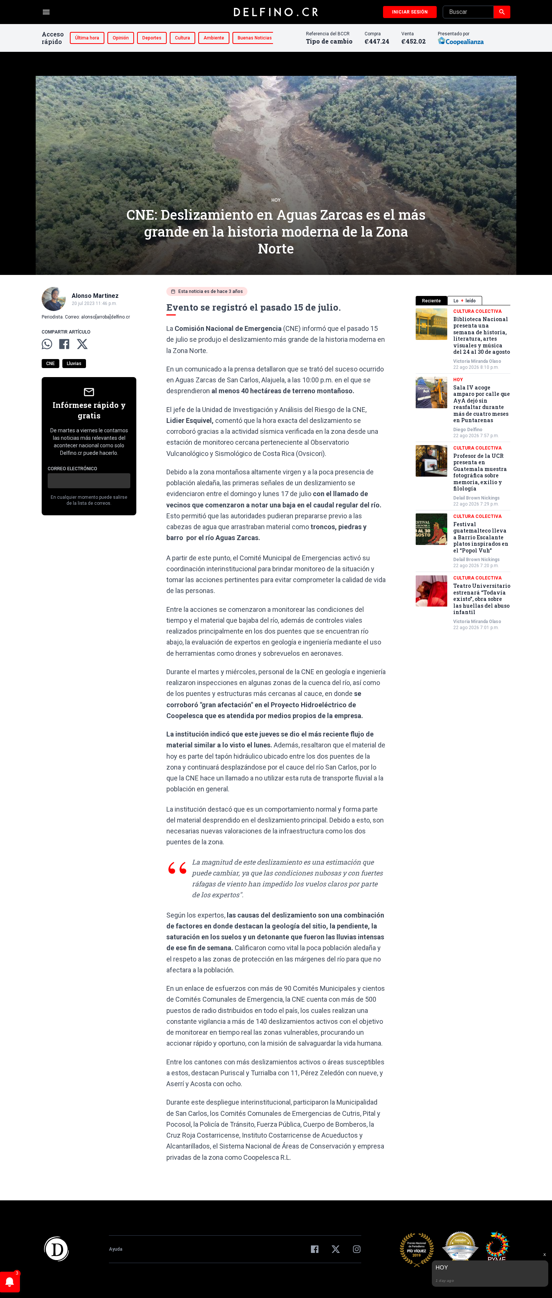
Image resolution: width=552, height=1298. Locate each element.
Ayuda (115, 1249)
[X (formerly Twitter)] (335, 1249)
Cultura (182, 38)
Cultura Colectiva (477, 311)
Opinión (121, 38)
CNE (50, 363)
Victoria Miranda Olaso (477, 361)
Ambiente (214, 38)
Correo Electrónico (72, 468)
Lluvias (74, 363)
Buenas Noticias (255, 38)
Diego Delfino (468, 429)
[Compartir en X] (82, 344)
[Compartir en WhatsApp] (47, 344)
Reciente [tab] (431, 300)
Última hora (87, 38)
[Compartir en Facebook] (64, 344)
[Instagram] (356, 1249)
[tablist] (463, 300)
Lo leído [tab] (465, 300)
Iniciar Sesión (410, 12)
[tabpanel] (463, 469)
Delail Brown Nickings (476, 498)
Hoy (276, 200)
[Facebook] (314, 1249)
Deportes (151, 38)
